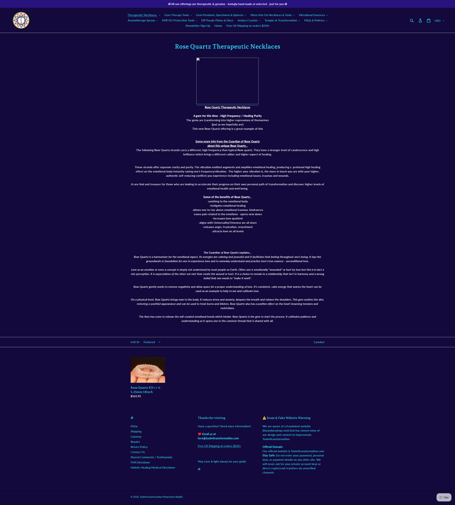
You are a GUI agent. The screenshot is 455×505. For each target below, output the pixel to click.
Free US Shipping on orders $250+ (219, 446)
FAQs (134, 426)
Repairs (135, 441)
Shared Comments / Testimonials (151, 457)
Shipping (136, 431)
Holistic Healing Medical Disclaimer (153, 467)
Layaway (136, 436)
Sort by (135, 342)
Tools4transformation (151, 496)
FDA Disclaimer (140, 462)
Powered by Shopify (173, 496)
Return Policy (139, 446)
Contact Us (138, 452)
